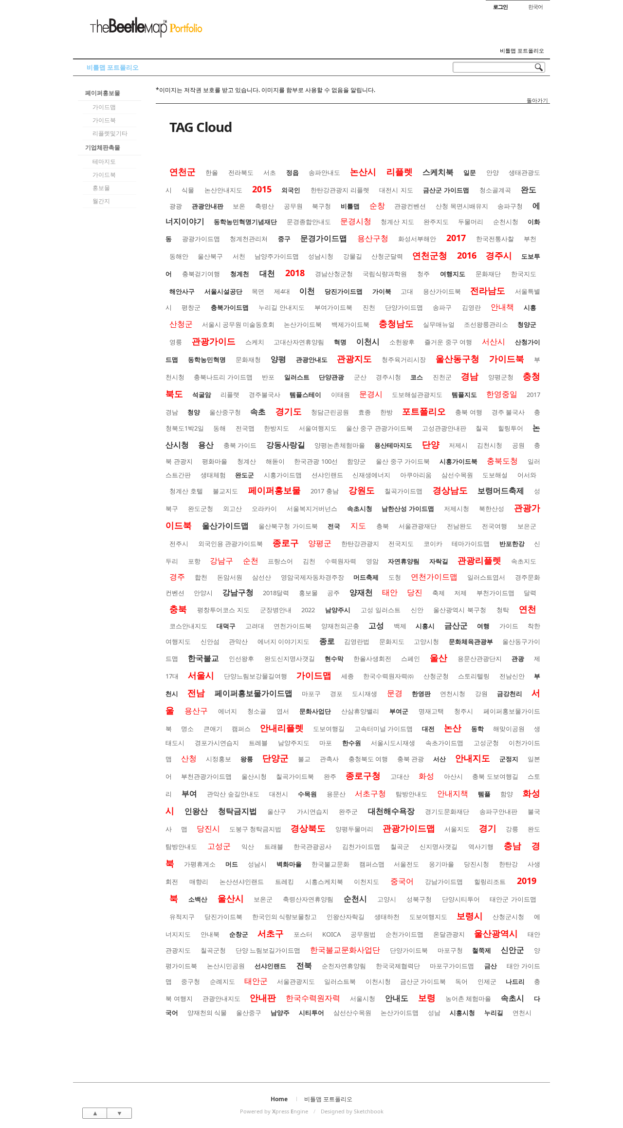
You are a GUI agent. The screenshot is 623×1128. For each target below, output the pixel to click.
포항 (194, 561)
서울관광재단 (418, 526)
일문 (469, 172)
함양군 (356, 461)
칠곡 (482, 428)
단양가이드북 (409, 950)
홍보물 (101, 188)
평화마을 (214, 461)
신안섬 (210, 641)
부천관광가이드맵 (206, 776)
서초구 (270, 933)
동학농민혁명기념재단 (245, 221)
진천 (369, 307)
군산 (360, 377)
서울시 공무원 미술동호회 (238, 324)
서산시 (493, 341)
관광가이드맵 (409, 828)
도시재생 (364, 693)
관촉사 (329, 758)
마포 (325, 742)
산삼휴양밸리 (360, 711)
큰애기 (212, 728)
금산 (490, 965)
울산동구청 (457, 358)
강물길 (352, 256)
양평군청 (500, 377)
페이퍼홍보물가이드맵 (254, 693)
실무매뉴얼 (439, 324)
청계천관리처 (249, 238)
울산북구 (210, 256)
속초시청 (359, 508)
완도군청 (200, 508)
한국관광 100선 (316, 461)
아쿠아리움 (416, 474)
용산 (206, 444)
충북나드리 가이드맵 (223, 377)
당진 (414, 592)
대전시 (278, 794)
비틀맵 (350, 206)
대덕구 (226, 625)
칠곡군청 (213, 950)
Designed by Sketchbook (352, 1111)
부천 (530, 238)
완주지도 (436, 221)
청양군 (526, 324)
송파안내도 (324, 172)
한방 (386, 412)
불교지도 (225, 491)
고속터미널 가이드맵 (383, 728)
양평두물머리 (354, 829)
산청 (189, 758)
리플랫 (229, 394)
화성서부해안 (417, 238)
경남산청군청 (334, 273)
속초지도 (523, 561)
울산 (438, 657)
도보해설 (495, 474)
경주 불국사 (508, 412)
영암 (372, 561)
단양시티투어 (461, 899)
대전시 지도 (396, 190)
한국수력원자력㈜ (388, 676)
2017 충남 (325, 491)
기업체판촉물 (102, 147)
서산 (439, 758)
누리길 (493, 1012)
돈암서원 (229, 577)
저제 (460, 592)
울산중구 (248, 1012)
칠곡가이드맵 (403, 491)
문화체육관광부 (471, 641)
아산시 (453, 776)
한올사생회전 (372, 658)
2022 (308, 609)
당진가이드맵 (344, 291)
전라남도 (487, 290)
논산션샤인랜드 (242, 881)
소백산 (197, 899)
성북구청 (419, 899)
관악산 (238, 641)
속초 (258, 411)
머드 (231, 864)
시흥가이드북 (458, 461)
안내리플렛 (282, 727)
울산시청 (254, 776)
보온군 (263, 899)
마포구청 (450, 950)
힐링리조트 (490, 881)
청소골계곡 (495, 190)
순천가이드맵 (404, 934)
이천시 (368, 341)
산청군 (181, 324)
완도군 (244, 474)
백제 (400, 625)
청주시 (463, 711)
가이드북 (104, 120)
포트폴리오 (424, 411)
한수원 (351, 742)
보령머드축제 (500, 490)
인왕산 (196, 811)
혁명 (340, 342)
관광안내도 (312, 359)
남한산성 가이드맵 (408, 508)
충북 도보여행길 (495, 776)
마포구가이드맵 (452, 965)
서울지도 (457, 829)
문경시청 (355, 221)
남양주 (280, 1012)
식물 (188, 190)
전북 (304, 965)
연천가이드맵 (434, 576)
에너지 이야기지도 (283, 641)
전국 (334, 526)
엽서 (282, 711)
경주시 (499, 255)
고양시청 (426, 641)
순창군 (238, 934)
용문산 (336, 794)
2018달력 (276, 592)
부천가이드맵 (495, 592)
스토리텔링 (474, 676)
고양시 (386, 899)
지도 (358, 525)
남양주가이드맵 (277, 256)
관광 (518, 658)
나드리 (515, 981)
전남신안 (512, 676)
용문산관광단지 (480, 658)
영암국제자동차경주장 (312, 577)
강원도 (361, 490)
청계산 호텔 (186, 491)
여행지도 (452, 273)
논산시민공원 (226, 965)
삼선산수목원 (352, 1012)
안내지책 (452, 793)
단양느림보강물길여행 (255, 676)
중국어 (402, 881)
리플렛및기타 (110, 133)
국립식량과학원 (385, 273)
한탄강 (508, 864)
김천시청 (489, 445)
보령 (427, 997)
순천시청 (505, 221)
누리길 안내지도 (281, 307)
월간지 (101, 201)
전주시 (178, 543)
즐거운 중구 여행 (448, 342)
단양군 (275, 758)
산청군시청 (508, 916)
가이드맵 (104, 107)
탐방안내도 (411, 794)
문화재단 (488, 273)
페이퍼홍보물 (102, 93)
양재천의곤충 (340, 625)
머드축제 (366, 577)
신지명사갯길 (439, 846)
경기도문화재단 (447, 811)
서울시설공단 (223, 291)
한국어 (535, 6)
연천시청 (452, 693)
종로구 (286, 542)
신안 (417, 609)
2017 (456, 238)
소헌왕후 (402, 342)
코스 (416, 377)
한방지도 (276, 428)
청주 (423, 273)
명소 (187, 728)
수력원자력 (340, 561)
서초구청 (370, 793)
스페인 (410, 658)
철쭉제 (481, 950)
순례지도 (222, 981)
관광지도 (354, 358)
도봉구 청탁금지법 (255, 829)
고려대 (254, 625)
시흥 (530, 307)
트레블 (258, 742)
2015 (262, 189)
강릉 (512, 829)
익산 (247, 846)
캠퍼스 (241, 728)
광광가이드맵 (201, 238)
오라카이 (264, 508)
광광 (175, 206)
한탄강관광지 (360, 543)
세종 (347, 676)
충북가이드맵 (230, 307)
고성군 (219, 846)
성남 (434, 1012)
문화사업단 (315, 711)
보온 (239, 206)
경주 (177, 576)
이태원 (340, 394)
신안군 (512, 949)
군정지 (508, 758)
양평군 (319, 543)
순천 (250, 560)
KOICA (331, 934)
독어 (461, 981)
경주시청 (388, 377)
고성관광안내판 (444, 428)
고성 (376, 625)
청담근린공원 (330, 412)
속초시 (512, 998)
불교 (304, 758)
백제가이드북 (350, 324)
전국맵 (245, 428)
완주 (330, 776)
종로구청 (363, 775)
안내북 (210, 934)
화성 (426, 776)
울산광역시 (496, 933)
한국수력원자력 (313, 998)
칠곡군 (399, 846)
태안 (390, 592)
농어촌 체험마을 (468, 998)
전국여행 (494, 526)
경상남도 (450, 490)
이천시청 (378, 981)
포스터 (302, 934)
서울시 (201, 675)
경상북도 (308, 828)
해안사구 (182, 291)
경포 (336, 693)
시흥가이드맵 (283, 474)
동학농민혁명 (207, 359)
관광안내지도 (221, 998)
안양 (492, 172)
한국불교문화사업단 (345, 949)
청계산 (246, 461)
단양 (431, 444)
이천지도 (366, 881)
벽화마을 (289, 864)
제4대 (282, 291)
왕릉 (246, 758)
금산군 (456, 625)
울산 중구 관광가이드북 (379, 428)
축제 (438, 592)
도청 (394, 577)
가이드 (508, 625)
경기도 (288, 411)
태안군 (256, 981)
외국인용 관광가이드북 (230, 543)
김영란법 (356, 641)
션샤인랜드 (327, 474)
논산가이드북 (303, 324)
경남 (469, 376)
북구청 (321, 206)
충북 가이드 (240, 445)
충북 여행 (468, 412)
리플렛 (399, 171)
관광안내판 (207, 206)
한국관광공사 (312, 846)
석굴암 (201, 394)
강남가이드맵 (444, 881)
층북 (382, 526)
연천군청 (429, 255)
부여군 (398, 711)
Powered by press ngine (274, 1111)
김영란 (471, 307)
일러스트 (297, 377)
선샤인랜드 (270, 965)
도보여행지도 (428, 916)
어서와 (526, 474)
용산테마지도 (393, 445)
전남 (196, 692)
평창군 (191, 307)
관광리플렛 (479, 560)
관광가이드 (214, 341)
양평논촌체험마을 (339, 445)
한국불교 (203, 658)
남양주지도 (294, 742)
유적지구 (182, 916)
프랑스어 (280, 561)
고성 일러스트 (381, 609)
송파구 (442, 307)
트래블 (273, 846)
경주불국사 (264, 394)
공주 (333, 592)
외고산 (232, 508)
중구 (284, 238)
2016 (466, 255)
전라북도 (241, 172)
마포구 (311, 693)
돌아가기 (537, 100)
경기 (487, 828)
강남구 (221, 560)
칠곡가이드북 (295, 776)
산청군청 (436, 676)
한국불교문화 (330, 864)
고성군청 (486, 742)
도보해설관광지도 (417, 394)
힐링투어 (510, 428)
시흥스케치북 (324, 881)
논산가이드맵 (400, 1012)
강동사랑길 (285, 444)
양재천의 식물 (207, 1012)
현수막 (334, 658)
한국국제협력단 (398, 965)
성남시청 (320, 256)
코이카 (432, 543)
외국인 (290, 190)
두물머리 (470, 221)
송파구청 (510, 206)
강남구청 (238, 592)
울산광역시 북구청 (459, 609)
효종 (364, 412)
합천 (201, 577)
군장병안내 (276, 609)
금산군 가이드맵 (446, 190)
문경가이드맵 (323, 238)
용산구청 (372, 238)
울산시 (231, 898)
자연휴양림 (404, 561)
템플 (484, 794)
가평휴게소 (200, 864)
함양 (506, 794)
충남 (512, 845)
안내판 (263, 997)
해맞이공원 (509, 728)
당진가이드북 (223, 916)
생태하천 (387, 916)
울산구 (276, 811)
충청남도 (396, 323)
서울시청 (362, 998)
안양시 (203, 592)
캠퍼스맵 (372, 864)
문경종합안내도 (309, 221)
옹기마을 (441, 864)
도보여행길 (329, 728)
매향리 (198, 881)
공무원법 (363, 934)
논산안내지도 (223, 190)
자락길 (438, 561)
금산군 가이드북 (423, 981)
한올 (211, 172)
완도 (528, 189)
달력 (530, 592)
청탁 (502, 609)
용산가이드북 (442, 291)
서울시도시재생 (393, 742)
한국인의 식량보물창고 (284, 916)
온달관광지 (449, 934)
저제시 (458, 445)
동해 (219, 428)
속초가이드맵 (444, 742)
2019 (526, 880)
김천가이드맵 (361, 846)
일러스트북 (340, 981)
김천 (309, 561)
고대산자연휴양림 (299, 342)
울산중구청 (225, 412)
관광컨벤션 (410, 206)
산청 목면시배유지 (462, 206)
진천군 (442, 377)
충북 (178, 609)
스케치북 (438, 172)
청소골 (256, 711)
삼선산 (261, 577)
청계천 (239, 273)
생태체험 (213, 474)
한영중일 (501, 394)
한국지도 (523, 273)
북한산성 (491, 508)
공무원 (293, 206)
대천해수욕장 (391, 811)
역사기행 (481, 846)
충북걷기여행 (201, 273)
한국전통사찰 (495, 238)
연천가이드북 (293, 625)
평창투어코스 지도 (223, 609)
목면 (258, 291)
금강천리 (509, 693)
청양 (193, 412)
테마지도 (104, 161)
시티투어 (311, 1012)
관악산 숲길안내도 (233, 794)
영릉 (175, 342)
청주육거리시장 (404, 359)
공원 (518, 445)
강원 (481, 693)
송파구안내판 (498, 811)
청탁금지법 (237, 811)
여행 (483, 625)
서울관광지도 (296, 981)
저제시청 (456, 508)
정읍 (292, 172)
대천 (267, 273)
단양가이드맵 (404, 307)
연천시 (522, 1012)
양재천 (361, 592)
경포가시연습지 (217, 742)
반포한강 (512, 543)
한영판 (421, 693)
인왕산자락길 (346, 916)
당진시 (208, 828)
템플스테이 (305, 394)
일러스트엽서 (486, 577)
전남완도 (459, 526)
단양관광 (331, 377)
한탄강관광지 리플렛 (340, 190)
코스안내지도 (188, 625)
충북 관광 (410, 758)
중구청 (190, 981)
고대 (407, 291)
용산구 (196, 710)
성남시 (257, 864)
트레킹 (284, 881)
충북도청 (502, 460)
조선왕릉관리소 (486, 324)
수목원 (307, 794)
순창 (377, 205)
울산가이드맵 (225, 525)
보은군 (526, 526)
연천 (527, 609)
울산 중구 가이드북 (403, 461)
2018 (295, 273)
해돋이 (275, 461)
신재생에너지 (371, 474)
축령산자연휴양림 (308, 899)
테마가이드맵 (471, 543)
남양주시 (337, 609)
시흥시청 (462, 1012)
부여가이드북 (333, 307)
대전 (428, 728)
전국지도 (401, 543)
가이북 (381, 291)
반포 (268, 377)
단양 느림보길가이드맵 (268, 950)
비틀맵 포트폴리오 (522, 51)
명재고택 (431, 711)
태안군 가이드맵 (513, 899)
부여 (189, 793)
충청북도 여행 (368, 758)
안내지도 (472, 758)
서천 (239, 256)
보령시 (470, 915)
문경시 (371, 394)
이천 (307, 290)
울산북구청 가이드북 (288, 526)
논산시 (363, 171)
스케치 (254, 342)
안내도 (396, 998)
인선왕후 (241, 658)
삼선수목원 (457, 474)
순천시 (355, 898)
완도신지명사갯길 (289, 658)
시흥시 (425, 625)
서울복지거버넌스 (312, 508)
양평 (278, 359)
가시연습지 (313, 811)
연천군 (182, 171)
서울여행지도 (318, 428)
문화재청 (248, 359)
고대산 (399, 776)
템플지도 (464, 394)
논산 (452, 727)
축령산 (264, 206)
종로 (327, 641)
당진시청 (476, 864)
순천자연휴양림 (344, 965)
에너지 (227, 711)
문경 (395, 693)
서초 (269, 172)
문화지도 (391, 641)
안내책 (502, 306)
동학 (477, 728)
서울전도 (406, 864)
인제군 (486, 981)
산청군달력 (387, 256)
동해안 (178, 256)
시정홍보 (218, 758)
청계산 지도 (397, 221)
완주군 (348, 811)
